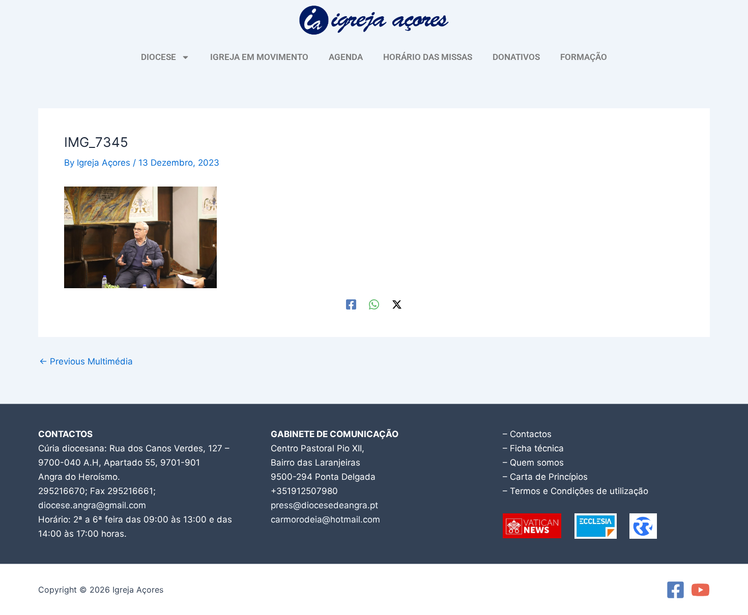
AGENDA (346, 57)
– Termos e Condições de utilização (575, 491)
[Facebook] (351, 304)
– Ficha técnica (533, 448)
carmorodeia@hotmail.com (325, 519)
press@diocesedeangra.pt (324, 505)
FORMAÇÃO (583, 57)
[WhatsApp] (374, 304)
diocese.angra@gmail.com (92, 505)
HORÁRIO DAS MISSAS (427, 57)
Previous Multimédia (86, 361)
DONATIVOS (516, 57)
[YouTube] (700, 589)
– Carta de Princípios (545, 477)
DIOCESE (158, 57)
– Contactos (527, 434)
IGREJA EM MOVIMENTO (259, 57)
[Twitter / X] (397, 304)
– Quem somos (533, 462)
